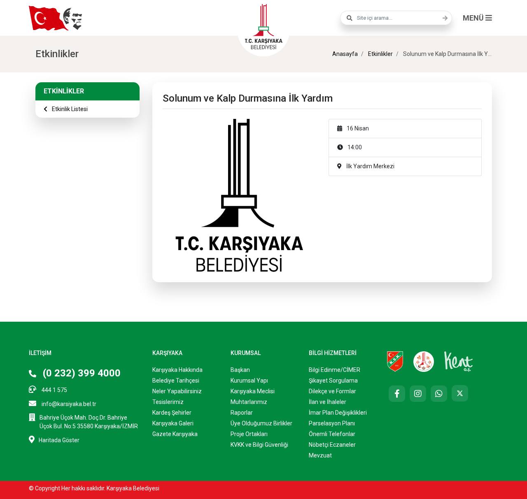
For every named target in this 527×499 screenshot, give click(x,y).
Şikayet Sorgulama (333, 380)
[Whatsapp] (439, 393)
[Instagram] (418, 393)
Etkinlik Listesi (69, 109)
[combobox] (396, 17)
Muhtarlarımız (249, 402)
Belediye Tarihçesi (175, 380)
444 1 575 (53, 390)
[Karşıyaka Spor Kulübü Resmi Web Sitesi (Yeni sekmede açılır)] (395, 361)
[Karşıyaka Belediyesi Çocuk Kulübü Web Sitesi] (423, 361)
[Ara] (443, 18)
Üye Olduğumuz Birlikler (261, 423)
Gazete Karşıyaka (175, 434)
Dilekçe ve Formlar (332, 391)
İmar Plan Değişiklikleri (338, 412)
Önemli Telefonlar (332, 434)
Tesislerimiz (168, 402)
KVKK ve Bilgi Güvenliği (259, 444)
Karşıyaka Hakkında (177, 370)
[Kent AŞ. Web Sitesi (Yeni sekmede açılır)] (458, 361)
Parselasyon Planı (332, 423)
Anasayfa (345, 54)
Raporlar (242, 412)
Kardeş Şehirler (171, 412)
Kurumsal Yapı (249, 380)
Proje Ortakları (249, 434)
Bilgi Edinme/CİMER (334, 370)
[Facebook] (397, 393)
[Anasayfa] (263, 25)
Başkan (240, 370)
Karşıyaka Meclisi (253, 391)
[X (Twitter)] (460, 393)
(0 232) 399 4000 (80, 373)
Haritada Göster (59, 440)
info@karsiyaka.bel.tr (68, 404)
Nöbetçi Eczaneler (332, 444)
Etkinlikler (380, 54)
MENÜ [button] (474, 18)
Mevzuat (320, 455)
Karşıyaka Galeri (173, 423)
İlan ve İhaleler (327, 402)
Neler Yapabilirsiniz (177, 391)
